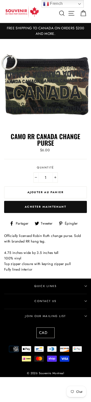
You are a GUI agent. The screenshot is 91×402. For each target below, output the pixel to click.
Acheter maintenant (45, 207)
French (56, 3)
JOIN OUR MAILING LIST (45, 316)
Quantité (45, 167)
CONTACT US (45, 301)
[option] (45, 31)
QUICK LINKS (45, 286)
